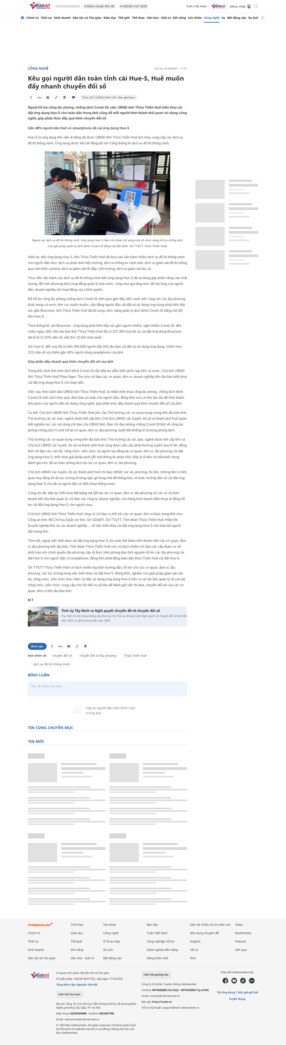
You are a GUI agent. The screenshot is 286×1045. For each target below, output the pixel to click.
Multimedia (243, 933)
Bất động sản (236, 17)
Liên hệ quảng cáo (156, 974)
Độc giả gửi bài (248, 992)
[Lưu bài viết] (64, 97)
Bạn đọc (152, 925)
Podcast (240, 941)
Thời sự (46, 17)
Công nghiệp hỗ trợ (160, 941)
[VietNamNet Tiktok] (243, 982)
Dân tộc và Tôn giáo (87, 17)
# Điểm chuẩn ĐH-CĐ (99, 6)
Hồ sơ (194, 950)
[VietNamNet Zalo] (252, 982)
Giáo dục (109, 17)
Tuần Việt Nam (196, 6)
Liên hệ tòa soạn (69, 994)
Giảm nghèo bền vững (162, 950)
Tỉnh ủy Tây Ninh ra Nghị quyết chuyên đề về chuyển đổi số (110, 611)
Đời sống (179, 17)
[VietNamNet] (22, 18)
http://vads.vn (162, 1002)
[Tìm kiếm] (255, 6)
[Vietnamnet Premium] (40, 926)
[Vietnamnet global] (218, 8)
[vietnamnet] (40, 10)
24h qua (241, 950)
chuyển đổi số (62, 656)
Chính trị (32, 17)
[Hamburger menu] (262, 17)
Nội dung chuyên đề (204, 933)
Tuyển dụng (237, 999)
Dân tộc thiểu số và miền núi (210, 925)
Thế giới (124, 17)
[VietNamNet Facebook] (225, 982)
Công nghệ (211, 17)
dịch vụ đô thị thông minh (51, 664)
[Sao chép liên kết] (56, 97)
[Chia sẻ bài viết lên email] (48, 97)
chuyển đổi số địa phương (98, 656)
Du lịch (253, 17)
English (195, 941)
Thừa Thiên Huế (135, 656)
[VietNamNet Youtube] (234, 982)
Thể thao (138, 17)
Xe (223, 17)
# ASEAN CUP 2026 (133, 6)
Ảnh (193, 958)
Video (239, 925)
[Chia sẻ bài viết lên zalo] (39, 97)
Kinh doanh (62, 17)
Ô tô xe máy (111, 941)
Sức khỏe (195, 17)
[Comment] (73, 97)
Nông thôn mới (157, 958)
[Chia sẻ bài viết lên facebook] (31, 97)
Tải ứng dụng (226, 992)
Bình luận (37, 646)
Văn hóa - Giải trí (159, 17)
